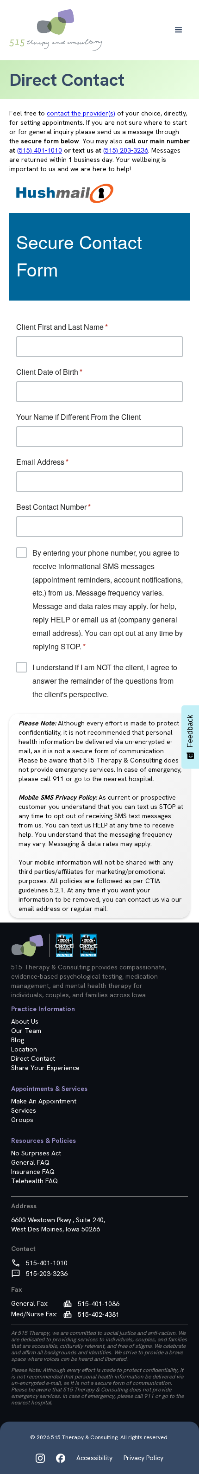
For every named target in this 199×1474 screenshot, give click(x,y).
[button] (179, 30)
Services (23, 1110)
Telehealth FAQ (34, 1181)
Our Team (26, 1030)
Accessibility (94, 1458)
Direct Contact (33, 1058)
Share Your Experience (45, 1068)
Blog (17, 1040)
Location (24, 1049)
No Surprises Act (36, 1153)
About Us (24, 1021)
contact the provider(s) (81, 113)
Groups (22, 1119)
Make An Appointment (43, 1101)
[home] (55, 30)
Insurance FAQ (33, 1171)
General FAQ (30, 1162)
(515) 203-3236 (125, 150)
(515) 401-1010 (39, 150)
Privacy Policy (143, 1458)
